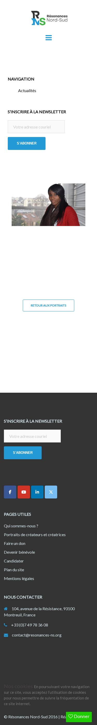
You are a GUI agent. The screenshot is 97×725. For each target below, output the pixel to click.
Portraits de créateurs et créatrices (35, 534)
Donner (81, 716)
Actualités (27, 90)
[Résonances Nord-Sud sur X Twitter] (51, 492)
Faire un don (14, 543)
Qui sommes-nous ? (21, 525)
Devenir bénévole (19, 552)
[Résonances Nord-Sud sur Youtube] (24, 492)
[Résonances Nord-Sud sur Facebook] (10, 492)
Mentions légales (19, 578)
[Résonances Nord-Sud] (48, 19)
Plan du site (14, 569)
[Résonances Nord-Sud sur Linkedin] (37, 492)
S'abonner (26, 143)
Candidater (14, 560)
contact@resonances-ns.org (37, 634)
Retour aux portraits (48, 305)
